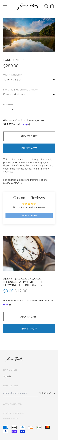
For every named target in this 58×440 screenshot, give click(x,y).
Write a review (29, 215)
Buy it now (29, 148)
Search (7, 376)
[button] (46, 6)
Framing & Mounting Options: (21, 89)
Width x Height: (12, 75)
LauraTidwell (18, 413)
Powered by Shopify (10, 418)
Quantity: (9, 104)
